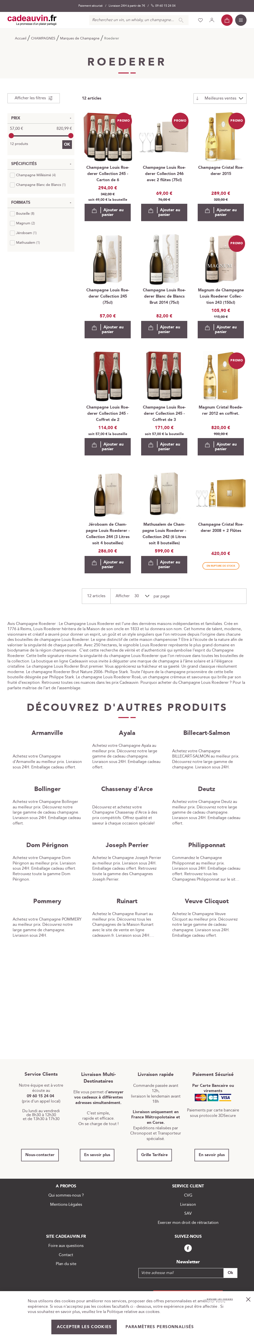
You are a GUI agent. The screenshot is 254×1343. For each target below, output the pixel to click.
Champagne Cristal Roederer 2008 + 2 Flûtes (221, 527)
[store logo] (32, 20)
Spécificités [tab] (24, 164)
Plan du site (66, 1264)
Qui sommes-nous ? (66, 1195)
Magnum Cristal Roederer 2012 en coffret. (221, 410)
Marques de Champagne (80, 38)
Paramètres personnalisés (160, 1327)
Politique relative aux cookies (133, 1312)
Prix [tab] (15, 118)
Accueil (21, 38)
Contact (66, 1255)
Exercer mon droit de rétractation (188, 1223)
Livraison (188, 1205)
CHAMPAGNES (43, 38)
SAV (188, 1213)
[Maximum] (70, 135)
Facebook (188, 1248)
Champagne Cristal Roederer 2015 (221, 171)
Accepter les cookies (84, 1327)
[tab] (33, 98)
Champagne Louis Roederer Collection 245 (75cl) (107, 296)
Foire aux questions (66, 1246)
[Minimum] (11, 135)
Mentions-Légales (66, 1205)
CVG (188, 1195)
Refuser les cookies (220, 1299)
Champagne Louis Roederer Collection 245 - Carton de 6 (107, 174)
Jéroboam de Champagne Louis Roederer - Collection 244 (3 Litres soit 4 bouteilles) (108, 533)
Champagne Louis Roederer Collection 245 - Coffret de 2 (107, 413)
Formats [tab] (20, 203)
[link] (32, 175)
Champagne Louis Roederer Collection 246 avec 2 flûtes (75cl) (164, 174)
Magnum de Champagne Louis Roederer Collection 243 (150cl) (221, 296)
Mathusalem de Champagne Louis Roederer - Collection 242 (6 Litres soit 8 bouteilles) (164, 533)
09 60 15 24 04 (165, 5)
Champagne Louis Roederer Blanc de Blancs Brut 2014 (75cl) (164, 296)
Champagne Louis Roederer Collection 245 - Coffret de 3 (164, 413)
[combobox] (139, 20)
